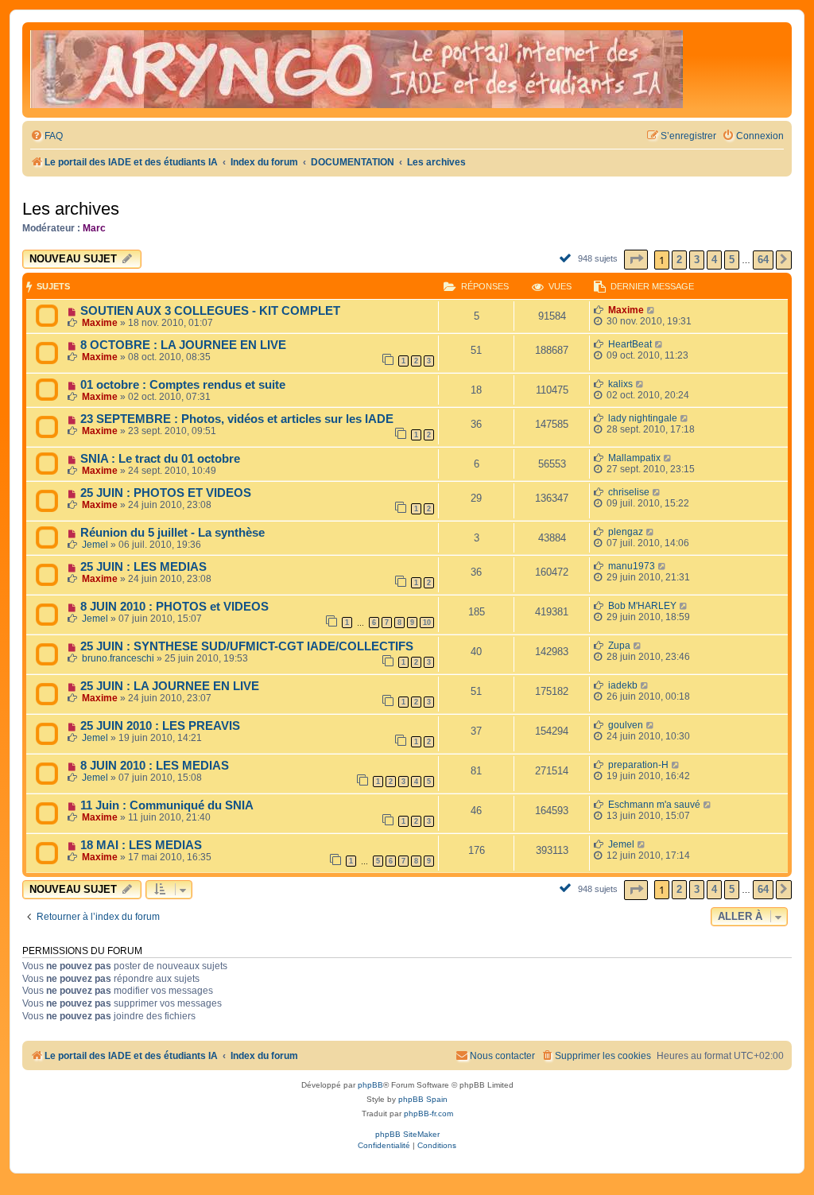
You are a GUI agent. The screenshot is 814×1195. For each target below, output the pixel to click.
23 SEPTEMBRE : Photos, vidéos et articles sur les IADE (236, 419)
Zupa (619, 645)
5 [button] (732, 260)
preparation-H (638, 764)
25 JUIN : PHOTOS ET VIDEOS (165, 493)
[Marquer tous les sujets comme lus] (567, 257)
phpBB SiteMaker (407, 1134)
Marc (94, 228)
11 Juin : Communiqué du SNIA (167, 805)
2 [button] (679, 260)
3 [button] (697, 260)
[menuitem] (46, 136)
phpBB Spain (423, 1099)
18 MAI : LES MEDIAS (141, 845)
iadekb (623, 685)
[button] (636, 260)
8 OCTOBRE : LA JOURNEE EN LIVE (183, 345)
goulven (625, 725)
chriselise (628, 492)
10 (427, 623)
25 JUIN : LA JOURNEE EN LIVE (169, 686)
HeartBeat (630, 344)
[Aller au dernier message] (651, 310)
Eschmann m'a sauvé (654, 804)
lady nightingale (642, 418)
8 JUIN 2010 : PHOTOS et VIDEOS (174, 606)
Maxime (100, 322)
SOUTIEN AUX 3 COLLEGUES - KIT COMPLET (210, 311)
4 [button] (714, 260)
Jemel (95, 544)
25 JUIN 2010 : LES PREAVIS (160, 726)
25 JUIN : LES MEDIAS (143, 567)
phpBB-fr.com (428, 1113)
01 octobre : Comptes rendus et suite (182, 384)
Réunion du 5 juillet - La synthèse (172, 532)
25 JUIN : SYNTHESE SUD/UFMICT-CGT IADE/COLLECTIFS (246, 646)
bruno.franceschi (118, 658)
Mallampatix (634, 458)
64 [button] (763, 260)
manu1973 (631, 566)
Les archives (70, 209)
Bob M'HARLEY (642, 605)
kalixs (620, 384)
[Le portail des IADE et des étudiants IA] (356, 70)
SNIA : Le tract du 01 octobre (160, 458)
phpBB (370, 1085)
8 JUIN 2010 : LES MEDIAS (154, 765)
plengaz (625, 531)
